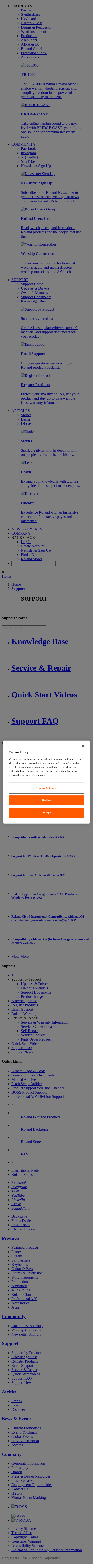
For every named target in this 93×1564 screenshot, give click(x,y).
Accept (46, 812)
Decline (46, 800)
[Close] (83, 746)
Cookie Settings (46, 787)
